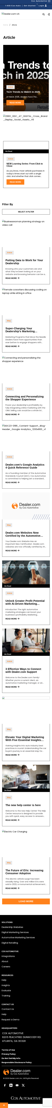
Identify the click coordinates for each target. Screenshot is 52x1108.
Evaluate (6, 990)
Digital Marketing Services (15, 932)
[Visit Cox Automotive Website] (26, 1098)
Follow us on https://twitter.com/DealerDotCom (23, 1085)
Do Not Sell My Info (11, 1058)
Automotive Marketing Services (18, 937)
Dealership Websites (12, 927)
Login (41, 6)
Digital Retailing (10, 942)
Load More (26, 901)
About (5, 961)
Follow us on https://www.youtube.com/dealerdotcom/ (17, 1085)
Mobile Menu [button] (49, 15)
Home (5, 25)
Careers (6, 966)
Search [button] (43, 14)
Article (10, 87)
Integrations (8, 956)
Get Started (29, 6)
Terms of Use (8, 1050)
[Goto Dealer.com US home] (16, 1071)
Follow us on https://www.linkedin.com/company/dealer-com (11, 1085)
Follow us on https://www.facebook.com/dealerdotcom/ (4, 1085)
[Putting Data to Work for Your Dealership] (26, 233)
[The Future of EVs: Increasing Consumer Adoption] (26, 843)
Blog (9, 321)
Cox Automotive (39, 1)
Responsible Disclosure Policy (17, 1062)
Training (6, 995)
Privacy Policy (9, 1054)
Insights (6, 985)
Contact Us (8, 1009)
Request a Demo (10, 1019)
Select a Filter (26, 212)
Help (4, 980)
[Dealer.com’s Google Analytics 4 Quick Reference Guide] (26, 437)
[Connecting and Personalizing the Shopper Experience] (26, 369)
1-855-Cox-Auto (13, 6)
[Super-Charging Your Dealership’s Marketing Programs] (26, 301)
